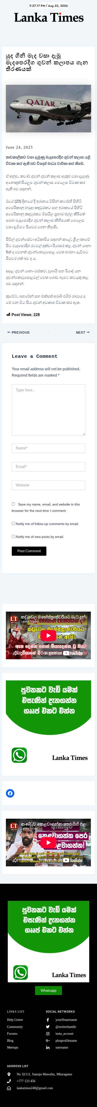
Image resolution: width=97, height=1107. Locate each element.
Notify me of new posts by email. (40, 537)
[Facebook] (10, 793)
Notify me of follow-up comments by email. (47, 524)
